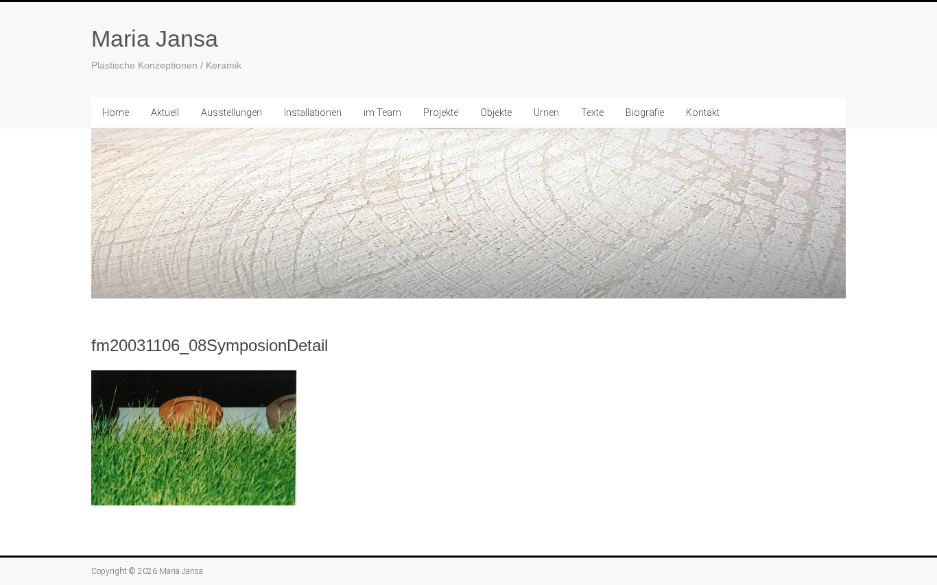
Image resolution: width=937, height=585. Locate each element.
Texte (592, 112)
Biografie (645, 112)
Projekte (440, 112)
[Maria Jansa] (468, 213)
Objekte (496, 112)
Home (115, 112)
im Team (382, 112)
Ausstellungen (231, 112)
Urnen (546, 112)
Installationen (313, 112)
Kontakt (703, 112)
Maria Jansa (154, 38)
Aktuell (165, 112)
